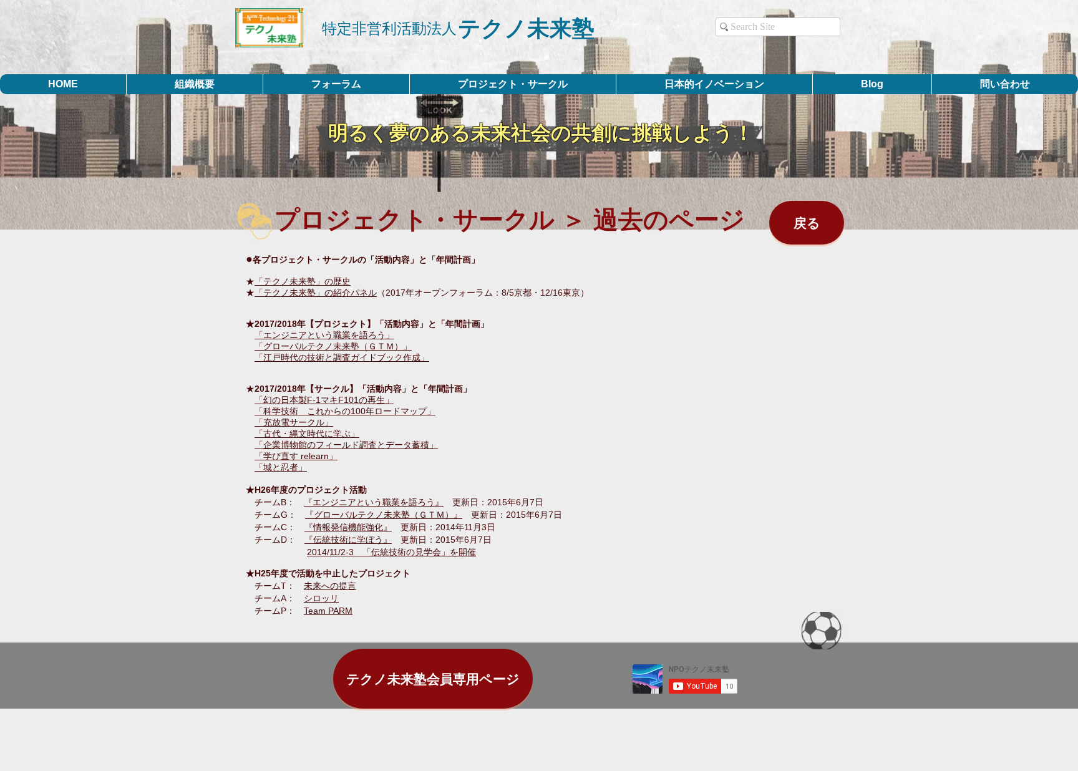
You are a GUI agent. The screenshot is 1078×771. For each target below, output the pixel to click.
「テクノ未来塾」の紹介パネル (316, 293)
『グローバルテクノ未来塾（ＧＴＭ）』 (383, 515)
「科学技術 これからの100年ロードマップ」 (345, 411)
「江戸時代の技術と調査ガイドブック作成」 (342, 357)
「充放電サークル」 (294, 422)
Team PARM (328, 611)
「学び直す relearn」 (296, 456)
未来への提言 (330, 586)
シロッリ (321, 598)
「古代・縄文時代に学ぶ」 (307, 434)
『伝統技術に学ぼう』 (348, 540)
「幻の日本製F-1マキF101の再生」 (324, 400)
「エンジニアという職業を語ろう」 (324, 335)
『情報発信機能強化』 (348, 527)
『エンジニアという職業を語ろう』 (374, 502)
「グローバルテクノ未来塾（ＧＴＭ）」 (333, 346)
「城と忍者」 (281, 467)
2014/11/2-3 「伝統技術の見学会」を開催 (391, 552)
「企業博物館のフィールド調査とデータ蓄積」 (346, 445)
